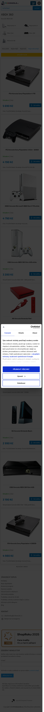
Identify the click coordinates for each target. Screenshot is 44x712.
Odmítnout (21, 383)
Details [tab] (21, 333)
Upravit (20, 376)
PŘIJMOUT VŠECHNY (21, 369)
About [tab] (34, 333)
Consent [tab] (7, 333)
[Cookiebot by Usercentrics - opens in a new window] (30, 327)
